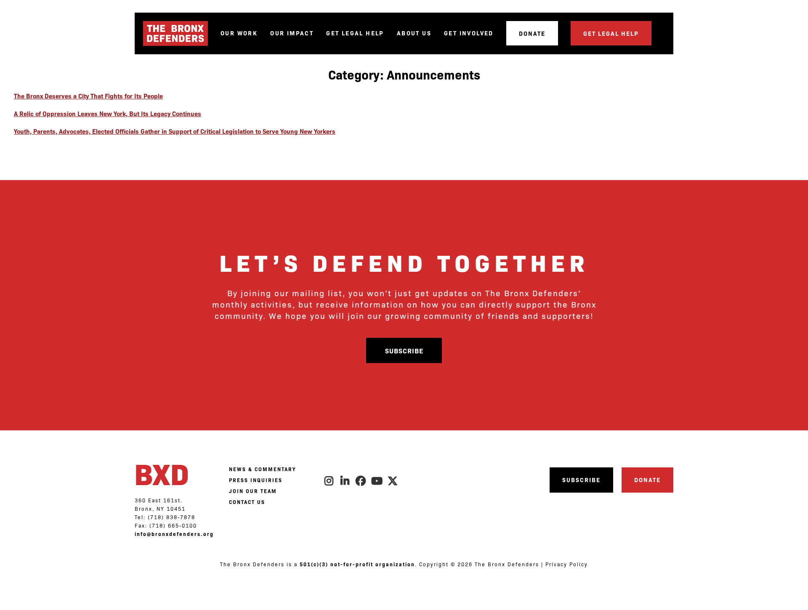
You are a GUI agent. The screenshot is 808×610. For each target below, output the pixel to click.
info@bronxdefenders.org (174, 533)
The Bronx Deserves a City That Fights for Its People (88, 95)
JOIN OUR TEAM (253, 491)
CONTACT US (247, 502)
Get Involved (469, 33)
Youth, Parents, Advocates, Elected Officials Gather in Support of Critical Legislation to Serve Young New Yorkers (174, 131)
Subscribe (404, 350)
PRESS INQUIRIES (255, 480)
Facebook (361, 481)
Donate (532, 33)
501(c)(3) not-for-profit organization (357, 564)
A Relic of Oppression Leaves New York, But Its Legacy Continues (107, 113)
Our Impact (292, 33)
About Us (414, 33)
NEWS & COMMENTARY (262, 469)
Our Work (239, 33)
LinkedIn (345, 481)
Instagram (329, 481)
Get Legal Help (355, 33)
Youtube (377, 481)
